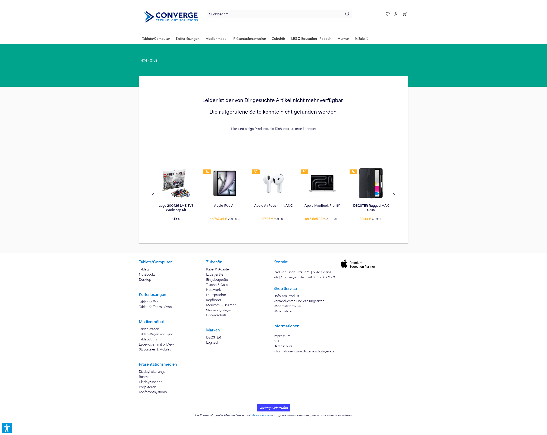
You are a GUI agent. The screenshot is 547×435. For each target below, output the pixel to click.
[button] (7, 428)
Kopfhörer (213, 300)
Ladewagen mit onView (156, 344)
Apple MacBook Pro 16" (322, 205)
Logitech (212, 342)
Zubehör (214, 262)
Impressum (282, 336)
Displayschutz (216, 315)
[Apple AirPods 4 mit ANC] (273, 183)
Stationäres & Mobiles (155, 349)
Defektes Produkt (286, 296)
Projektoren (147, 387)
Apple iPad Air (225, 205)
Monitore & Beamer (221, 305)
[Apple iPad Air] (225, 183)
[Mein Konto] (396, 14)
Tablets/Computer (155, 262)
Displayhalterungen (153, 371)
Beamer (145, 377)
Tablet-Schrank (150, 339)
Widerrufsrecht (285, 311)
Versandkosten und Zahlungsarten (299, 301)
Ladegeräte (214, 274)
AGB (277, 341)
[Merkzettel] (387, 14)
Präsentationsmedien (158, 364)
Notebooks (147, 274)
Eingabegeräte (217, 279)
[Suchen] (347, 14)
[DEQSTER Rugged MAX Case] (371, 183)
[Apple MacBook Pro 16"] (322, 183)
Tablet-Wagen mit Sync (156, 334)
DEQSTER (213, 337)
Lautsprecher (216, 295)
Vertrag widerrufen (273, 408)
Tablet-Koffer (148, 302)
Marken (213, 330)
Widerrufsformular (287, 306)
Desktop (145, 279)
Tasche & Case (217, 285)
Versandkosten (261, 415)
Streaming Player (219, 310)
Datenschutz (283, 346)
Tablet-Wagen (149, 329)
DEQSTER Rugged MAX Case (371, 207)
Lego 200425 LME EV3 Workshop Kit (176, 207)
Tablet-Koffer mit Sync (155, 307)
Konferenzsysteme (153, 392)
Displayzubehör (150, 382)
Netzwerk (213, 289)
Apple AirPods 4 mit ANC (273, 205)
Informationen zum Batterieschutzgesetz (304, 351)
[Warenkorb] (404, 14)
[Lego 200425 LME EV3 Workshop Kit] (176, 183)
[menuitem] (279, 14)
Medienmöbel (151, 321)
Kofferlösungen (152, 294)
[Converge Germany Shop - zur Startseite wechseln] (171, 17)
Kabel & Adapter (218, 269)
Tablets (144, 269)
